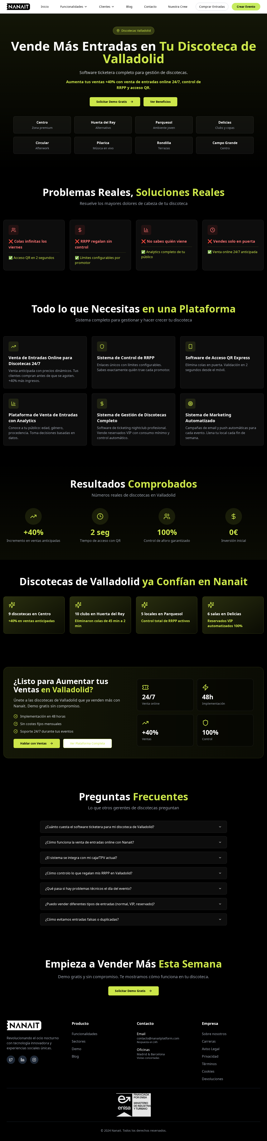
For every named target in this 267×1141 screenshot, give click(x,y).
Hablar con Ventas (33, 743)
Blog (129, 7)
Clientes (104, 7)
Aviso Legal (210, 1049)
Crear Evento (246, 7)
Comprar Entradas (212, 7)
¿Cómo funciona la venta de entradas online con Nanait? (89, 842)
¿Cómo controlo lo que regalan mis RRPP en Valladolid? (88, 873)
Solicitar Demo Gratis (111, 102)
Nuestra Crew (177, 7)
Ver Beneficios (160, 102)
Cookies (208, 1071)
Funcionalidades (71, 7)
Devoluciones (212, 1079)
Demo (76, 1049)
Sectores (79, 1041)
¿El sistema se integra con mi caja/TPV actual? (81, 857)
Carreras (209, 1041)
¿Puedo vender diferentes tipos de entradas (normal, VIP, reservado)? (100, 904)
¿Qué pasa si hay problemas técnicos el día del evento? (88, 888)
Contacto (150, 7)
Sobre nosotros (214, 1034)
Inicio (45, 7)
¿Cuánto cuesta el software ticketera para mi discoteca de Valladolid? (99, 827)
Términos (209, 1064)
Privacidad (210, 1056)
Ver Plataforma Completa (87, 743)
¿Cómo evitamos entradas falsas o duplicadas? (82, 919)
